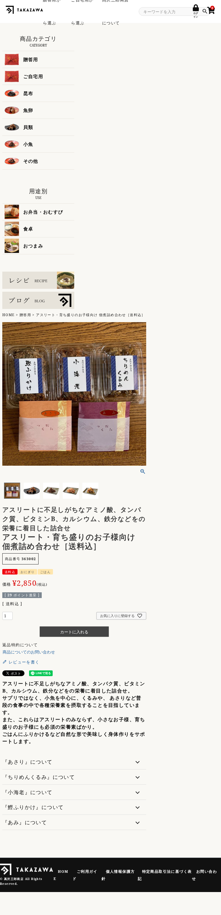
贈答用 (25, 314)
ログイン (195, 14)
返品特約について (20, 644)
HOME (8, 314)
